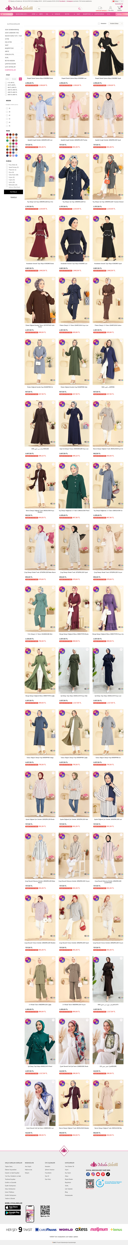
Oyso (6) (11, 172)
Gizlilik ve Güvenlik (10, 1182)
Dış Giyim (68, 1173)
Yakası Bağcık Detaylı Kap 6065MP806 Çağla (74, 757)
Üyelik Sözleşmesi (10, 1185)
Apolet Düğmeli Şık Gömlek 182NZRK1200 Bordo (40, 819)
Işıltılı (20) (12, 182)
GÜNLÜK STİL (57, 14)
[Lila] (13, 155)
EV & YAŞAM (109, 14)
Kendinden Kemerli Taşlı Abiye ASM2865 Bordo (40, 263)
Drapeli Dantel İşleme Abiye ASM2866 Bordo (40, 78)
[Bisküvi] (10, 140)
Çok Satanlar (68, 1189)
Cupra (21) (12, 180)
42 (9, 119)
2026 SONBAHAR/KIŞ (12, 29)
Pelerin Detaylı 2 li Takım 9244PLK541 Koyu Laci (74, 325)
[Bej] (16, 137)
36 (9, 108)
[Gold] (7, 146)
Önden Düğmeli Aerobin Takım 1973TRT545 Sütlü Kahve (40, 326)
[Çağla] (16, 140)
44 (9, 122)
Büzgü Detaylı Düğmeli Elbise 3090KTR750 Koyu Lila (108, 634)
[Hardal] (10, 149)
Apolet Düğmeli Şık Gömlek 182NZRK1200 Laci (108, 819)
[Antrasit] (16, 134)
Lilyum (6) (11, 177)
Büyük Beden (69, 1179)
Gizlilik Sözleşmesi (10, 1195)
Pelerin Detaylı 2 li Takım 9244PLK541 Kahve (108, 325)
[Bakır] (10, 137)
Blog (66, 1192)
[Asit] (7, 137)
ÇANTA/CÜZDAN (99, 14)
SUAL (7, 57)
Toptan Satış (8, 1166)
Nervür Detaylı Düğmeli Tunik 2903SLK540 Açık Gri (108, 449)
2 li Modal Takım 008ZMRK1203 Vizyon (74, 1004)
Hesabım (47, 1166)
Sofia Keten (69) (13, 175)
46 (9, 126)
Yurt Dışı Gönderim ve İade (13, 1176)
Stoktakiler (103, 23)
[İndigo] (13, 149)
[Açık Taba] (13, 134)
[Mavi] (16, 155)
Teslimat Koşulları (10, 1179)
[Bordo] (13, 140)
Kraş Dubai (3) (13, 165)
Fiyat (8, 75)
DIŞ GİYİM (47, 14)
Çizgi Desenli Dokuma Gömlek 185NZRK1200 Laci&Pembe (108, 881)
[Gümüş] (16, 146)
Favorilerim (48, 1173)
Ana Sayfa (28, 1166)
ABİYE (41, 14)
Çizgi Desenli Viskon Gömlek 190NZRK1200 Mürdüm (40, 943)
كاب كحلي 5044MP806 (108, 387)
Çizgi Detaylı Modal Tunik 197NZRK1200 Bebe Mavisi (40, 572)
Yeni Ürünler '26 (69, 1166)
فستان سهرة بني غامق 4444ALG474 (108, 1004)
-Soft (54, 1242)
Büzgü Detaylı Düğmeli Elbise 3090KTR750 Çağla (40, 696)
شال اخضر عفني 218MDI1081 (108, 1066)
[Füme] (13, 143)
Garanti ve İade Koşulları (12, 1173)
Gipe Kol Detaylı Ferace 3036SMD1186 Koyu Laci (74, 449)
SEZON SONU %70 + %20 (21, 14)
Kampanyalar (69, 1195)
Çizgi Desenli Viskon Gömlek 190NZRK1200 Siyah (74, 943)
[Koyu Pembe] (7, 134)
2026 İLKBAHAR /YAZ (12, 33)
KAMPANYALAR (10, 70)
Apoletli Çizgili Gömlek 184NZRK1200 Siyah (108, 140)
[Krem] (16, 152)
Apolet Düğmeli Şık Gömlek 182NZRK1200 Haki (74, 819)
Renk (8, 131)
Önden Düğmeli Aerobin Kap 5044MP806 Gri (40, 387)
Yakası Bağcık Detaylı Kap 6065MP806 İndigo (40, 757)
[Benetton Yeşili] (7, 140)
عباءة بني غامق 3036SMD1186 (40, 449)
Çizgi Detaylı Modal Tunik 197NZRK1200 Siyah (74, 572)
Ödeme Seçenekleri (10, 1169)
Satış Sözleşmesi (10, 1189)
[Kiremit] (7, 152)
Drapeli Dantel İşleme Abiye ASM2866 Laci (74, 78)
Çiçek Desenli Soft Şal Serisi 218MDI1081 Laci (40, 1128)
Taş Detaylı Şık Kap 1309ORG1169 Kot (74, 202)
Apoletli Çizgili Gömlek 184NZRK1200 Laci (40, 140)
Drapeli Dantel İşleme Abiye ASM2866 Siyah (108, 78)
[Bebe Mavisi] (13, 137)
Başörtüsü (68, 1182)
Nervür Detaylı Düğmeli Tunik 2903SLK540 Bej (108, 1128)
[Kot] (13, 152)
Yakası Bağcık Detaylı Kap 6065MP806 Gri (108, 757)
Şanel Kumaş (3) (13, 167)
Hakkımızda (28, 1169)
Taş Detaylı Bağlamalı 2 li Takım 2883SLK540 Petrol (74, 510)
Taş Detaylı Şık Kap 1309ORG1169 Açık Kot (40, 202)
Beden (8, 100)
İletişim (27, 1173)
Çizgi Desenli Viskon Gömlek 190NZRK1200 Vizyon (108, 943)
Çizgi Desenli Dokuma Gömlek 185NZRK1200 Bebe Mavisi (40, 881)
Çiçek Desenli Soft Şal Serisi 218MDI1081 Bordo (74, 1066)
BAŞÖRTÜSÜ (87, 14)
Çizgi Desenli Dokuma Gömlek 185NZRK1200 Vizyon (74, 881)
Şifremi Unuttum (49, 1169)
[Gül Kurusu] (13, 146)
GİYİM (33, 14)
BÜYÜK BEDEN (67, 14)
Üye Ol (47, 1176)
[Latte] (10, 155)
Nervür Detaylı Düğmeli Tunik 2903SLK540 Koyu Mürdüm (40, 511)
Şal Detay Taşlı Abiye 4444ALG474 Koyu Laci (108, 696)
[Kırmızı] (10, 152)
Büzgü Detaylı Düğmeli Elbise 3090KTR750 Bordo (74, 634)
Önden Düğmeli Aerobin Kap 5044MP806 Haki (74, 387)
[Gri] (10, 146)
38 (9, 112)
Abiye (66, 1176)
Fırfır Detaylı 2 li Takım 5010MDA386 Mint (40, 634)
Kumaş (8, 161)
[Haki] (7, 149)
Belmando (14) (13, 185)
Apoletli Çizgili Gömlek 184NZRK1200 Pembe (74, 140)
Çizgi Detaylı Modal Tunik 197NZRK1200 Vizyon (108, 572)
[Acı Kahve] (10, 134)
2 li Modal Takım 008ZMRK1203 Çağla (40, 1004)
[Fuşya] (16, 143)
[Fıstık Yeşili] (10, 143)
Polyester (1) (12, 170)
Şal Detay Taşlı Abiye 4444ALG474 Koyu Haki (74, 696)
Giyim (66, 1169)
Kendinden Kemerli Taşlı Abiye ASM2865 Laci (74, 263)
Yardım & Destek (10, 1198)
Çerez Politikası (9, 1192)
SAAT (78, 14)
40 (9, 115)
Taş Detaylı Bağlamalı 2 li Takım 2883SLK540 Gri (108, 510)
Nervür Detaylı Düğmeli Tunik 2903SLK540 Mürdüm (74, 1128)
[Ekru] (7, 143)
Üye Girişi (48, 1179)
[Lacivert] (7, 155)
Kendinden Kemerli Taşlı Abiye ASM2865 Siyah (108, 263)
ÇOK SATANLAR (10, 67)
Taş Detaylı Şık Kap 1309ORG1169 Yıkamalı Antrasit (108, 202)
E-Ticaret (58, 1242)
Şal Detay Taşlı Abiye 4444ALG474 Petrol (40, 1066)
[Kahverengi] (16, 149)
